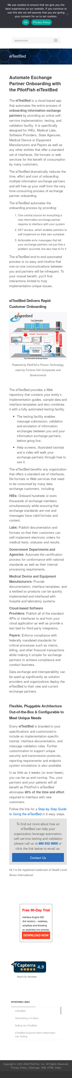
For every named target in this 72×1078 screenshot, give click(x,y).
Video (58, 1067)
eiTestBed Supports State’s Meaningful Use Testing (35, 1034)
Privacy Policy (19, 1067)
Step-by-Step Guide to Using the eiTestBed (37, 811)
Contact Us (38, 857)
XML (43, 1067)
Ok (25, 22)
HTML (50, 1067)
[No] (67, 14)
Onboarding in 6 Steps (26, 1018)
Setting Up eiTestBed (26, 1025)
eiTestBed (20, 1010)
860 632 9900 (48, 843)
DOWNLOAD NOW (36, 935)
